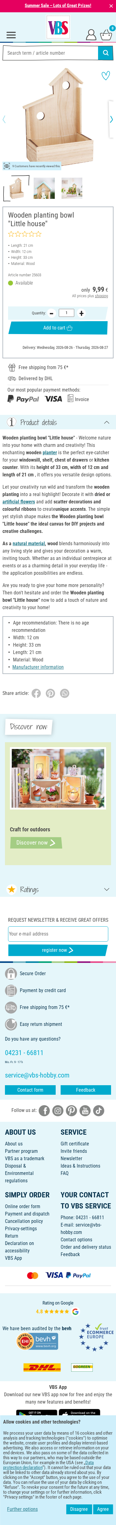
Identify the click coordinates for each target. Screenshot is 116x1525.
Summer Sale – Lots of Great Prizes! (58, 5)
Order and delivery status (86, 1247)
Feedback (85, 1090)
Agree (103, 1509)
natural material (29, 543)
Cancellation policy (24, 1221)
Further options (22, 1509)
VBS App (13, 1258)
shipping (101, 296)
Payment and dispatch (27, 1214)
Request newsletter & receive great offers (58, 920)
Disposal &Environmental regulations (19, 1173)
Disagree (79, 1509)
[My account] (91, 34)
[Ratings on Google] (58, 1308)
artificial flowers (18, 502)
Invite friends (74, 1151)
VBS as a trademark (24, 1158)
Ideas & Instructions (80, 1166)
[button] (9, 119)
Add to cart (54, 328)
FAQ (65, 1173)
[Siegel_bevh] (37, 1341)
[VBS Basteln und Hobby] (58, 27)
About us (14, 1144)
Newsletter (71, 1158)
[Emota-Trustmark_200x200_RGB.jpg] (96, 1337)
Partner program (21, 1151)
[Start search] (106, 53)
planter (50, 452)
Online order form (22, 1206)
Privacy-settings (21, 1228)
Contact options (76, 1240)
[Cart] (106, 34)
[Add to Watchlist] (106, 75)
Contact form (30, 1090)
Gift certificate (75, 1144)
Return (11, 1236)
